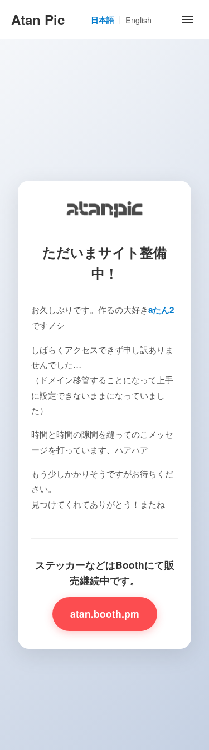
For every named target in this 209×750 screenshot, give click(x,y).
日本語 (102, 19)
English (138, 20)
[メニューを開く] (188, 19)
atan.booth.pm (104, 613)
